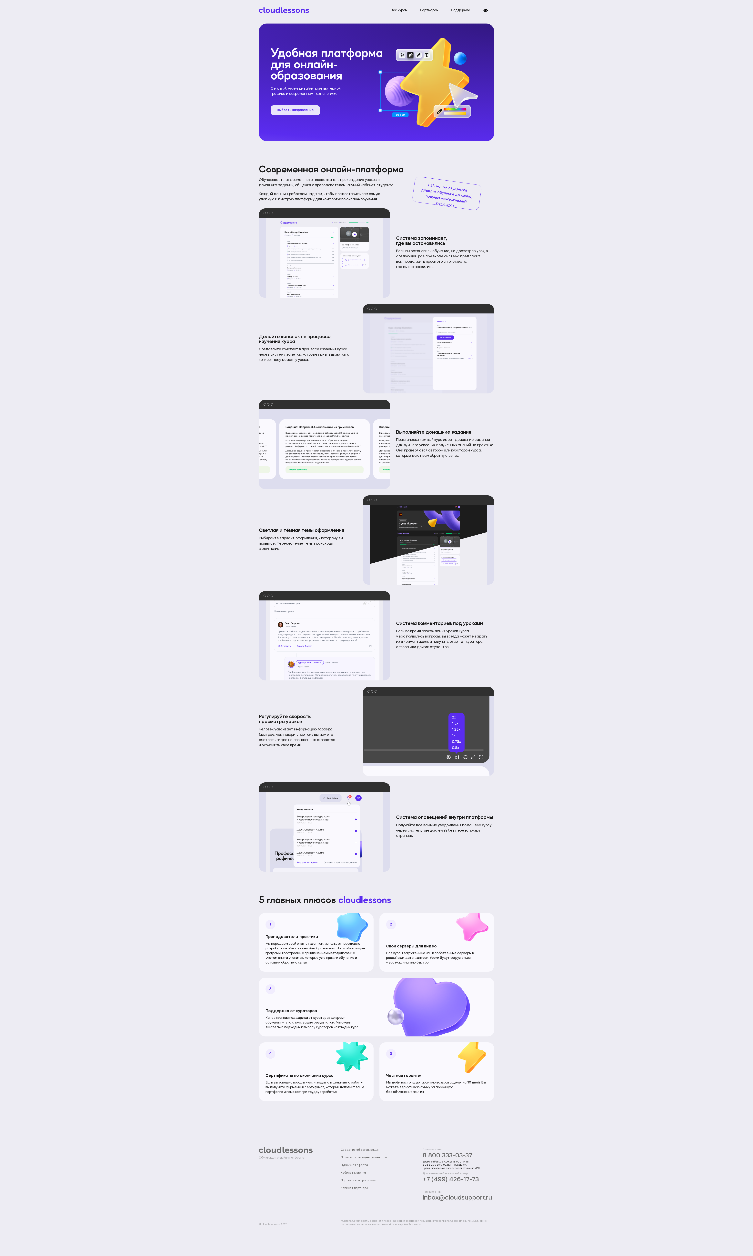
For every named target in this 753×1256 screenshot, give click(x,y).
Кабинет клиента (353, 1173)
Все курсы (399, 10)
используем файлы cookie (361, 1221)
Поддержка (460, 10)
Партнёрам (429, 10)
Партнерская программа (358, 1180)
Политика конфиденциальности (364, 1157)
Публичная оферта (354, 1165)
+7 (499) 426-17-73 (451, 1180)
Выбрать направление (295, 110)
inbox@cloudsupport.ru (457, 1198)
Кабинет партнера (354, 1188)
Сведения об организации (360, 1150)
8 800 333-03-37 (447, 1156)
